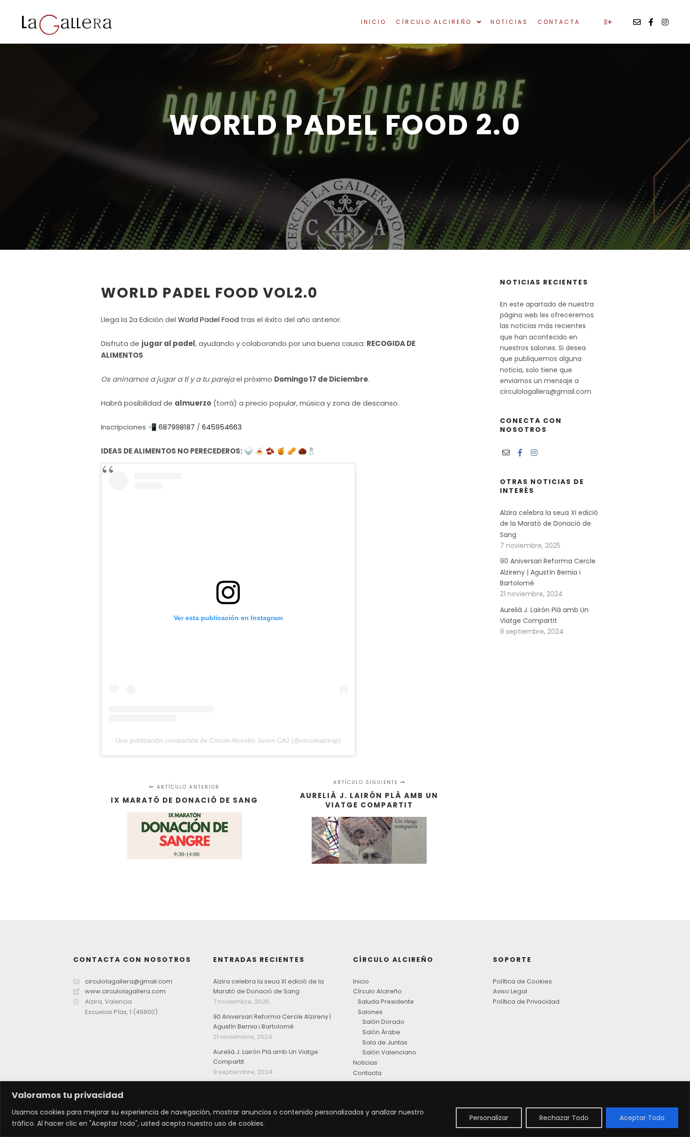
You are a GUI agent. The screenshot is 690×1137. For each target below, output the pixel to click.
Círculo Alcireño (377, 991)
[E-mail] (637, 22)
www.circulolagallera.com (125, 991)
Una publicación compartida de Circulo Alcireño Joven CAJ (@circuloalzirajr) (228, 740)
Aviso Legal (510, 991)
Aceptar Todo (642, 1117)
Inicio (361, 981)
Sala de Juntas (384, 1042)
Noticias (365, 1062)
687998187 (177, 427)
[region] (345, 1109)
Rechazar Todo (564, 1117)
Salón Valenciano (389, 1052)
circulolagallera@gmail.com (128, 981)
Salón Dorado (383, 1021)
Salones (370, 1011)
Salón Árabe (381, 1032)
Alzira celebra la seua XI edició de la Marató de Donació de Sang (549, 523)
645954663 (222, 427)
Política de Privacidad (526, 1001)
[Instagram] (665, 22)
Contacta (367, 1072)
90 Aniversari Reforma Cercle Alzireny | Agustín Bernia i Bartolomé (548, 572)
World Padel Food (207, 319)
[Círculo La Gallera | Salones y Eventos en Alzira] (66, 22)
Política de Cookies (522, 981)
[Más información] (607, 22)
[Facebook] (651, 22)
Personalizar (488, 1117)
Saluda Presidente (386, 1001)
